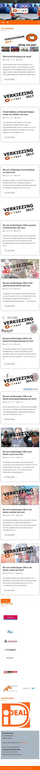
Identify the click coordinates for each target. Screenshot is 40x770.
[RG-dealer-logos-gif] (10, 632)
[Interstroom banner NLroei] (10, 688)
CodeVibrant (34, 768)
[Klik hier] (10, 672)
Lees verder (11, 79)
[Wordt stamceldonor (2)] (10, 618)
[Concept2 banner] (10, 658)
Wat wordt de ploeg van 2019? (17, 56)
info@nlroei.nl (25, 742)
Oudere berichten (6, 601)
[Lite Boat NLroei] (10, 649)
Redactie (20, 60)
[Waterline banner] (30, 688)
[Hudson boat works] (10, 641)
